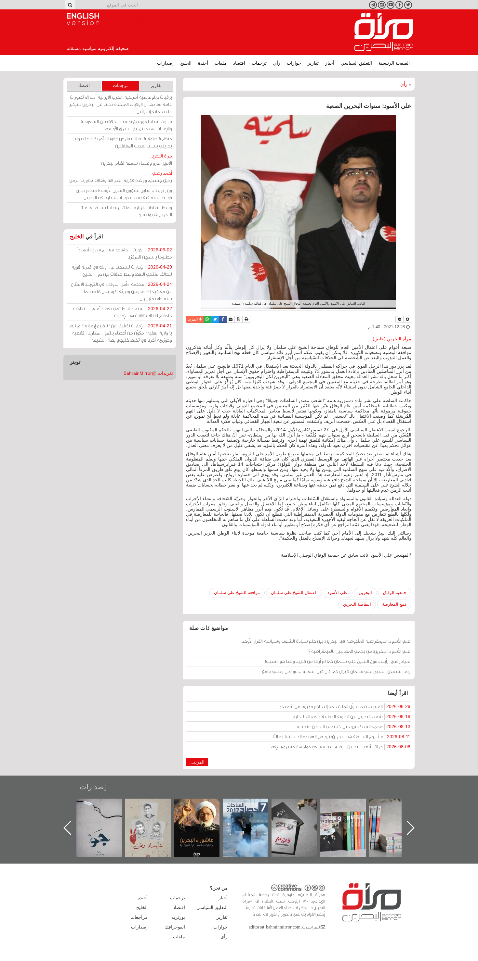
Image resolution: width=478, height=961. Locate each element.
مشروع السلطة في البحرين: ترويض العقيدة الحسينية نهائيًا (341, 736)
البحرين (365, 592)
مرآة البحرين (383, 32)
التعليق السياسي (356, 63)
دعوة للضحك (105, 805)
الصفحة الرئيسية (394, 63)
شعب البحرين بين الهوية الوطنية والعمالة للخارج (351, 716)
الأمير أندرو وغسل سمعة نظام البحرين (136, 159)
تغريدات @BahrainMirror (148, 373)
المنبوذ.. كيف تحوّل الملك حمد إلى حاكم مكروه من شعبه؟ (344, 706)
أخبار (329, 63)
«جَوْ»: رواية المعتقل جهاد (154, 809)
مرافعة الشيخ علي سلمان (237, 592)
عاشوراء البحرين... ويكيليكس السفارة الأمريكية (252, 813)
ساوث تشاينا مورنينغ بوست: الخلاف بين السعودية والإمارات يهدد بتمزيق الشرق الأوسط (126, 125)
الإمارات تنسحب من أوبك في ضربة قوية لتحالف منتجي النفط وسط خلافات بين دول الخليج (122, 270)
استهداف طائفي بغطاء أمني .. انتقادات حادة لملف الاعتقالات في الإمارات (122, 312)
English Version (83, 19)
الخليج (186, 63)
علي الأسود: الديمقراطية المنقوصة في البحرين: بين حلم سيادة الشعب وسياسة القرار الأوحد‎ (326, 641)
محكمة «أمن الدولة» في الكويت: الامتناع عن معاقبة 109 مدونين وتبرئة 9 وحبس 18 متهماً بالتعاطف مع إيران (121, 291)
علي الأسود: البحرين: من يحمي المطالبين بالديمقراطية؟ (359, 651)
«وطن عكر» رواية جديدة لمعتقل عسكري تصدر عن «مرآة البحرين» (349, 817)
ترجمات (259, 63)
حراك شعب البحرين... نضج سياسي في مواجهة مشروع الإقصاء (338, 746)
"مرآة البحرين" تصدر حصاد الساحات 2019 (398, 813)
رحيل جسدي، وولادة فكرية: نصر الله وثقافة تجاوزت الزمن (120, 176)
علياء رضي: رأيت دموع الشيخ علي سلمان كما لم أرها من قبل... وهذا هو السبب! (337, 661)
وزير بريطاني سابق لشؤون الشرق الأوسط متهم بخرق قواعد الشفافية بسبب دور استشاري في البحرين (124, 194)
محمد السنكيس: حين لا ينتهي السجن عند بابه (353, 726)
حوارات (294, 63)
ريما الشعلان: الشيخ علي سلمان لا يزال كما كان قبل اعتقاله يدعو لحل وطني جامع (336, 671)
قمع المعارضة (394, 604)
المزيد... (197, 762)
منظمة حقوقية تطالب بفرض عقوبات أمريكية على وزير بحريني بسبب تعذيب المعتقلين (122, 142)
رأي (276, 63)
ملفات (221, 63)
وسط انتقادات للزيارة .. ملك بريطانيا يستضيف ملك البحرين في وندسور (125, 211)
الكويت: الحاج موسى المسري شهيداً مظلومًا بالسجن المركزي (124, 253)
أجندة (203, 63)
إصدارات (165, 63)
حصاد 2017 (300, 805)
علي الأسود (337, 592)
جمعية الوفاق (394, 592)
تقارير (313, 63)
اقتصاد (239, 63)
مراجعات (139, 917)
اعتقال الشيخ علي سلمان (293, 592)
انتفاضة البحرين (357, 604)
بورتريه (178, 917)
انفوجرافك (175, 926)
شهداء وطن (203, 805)
